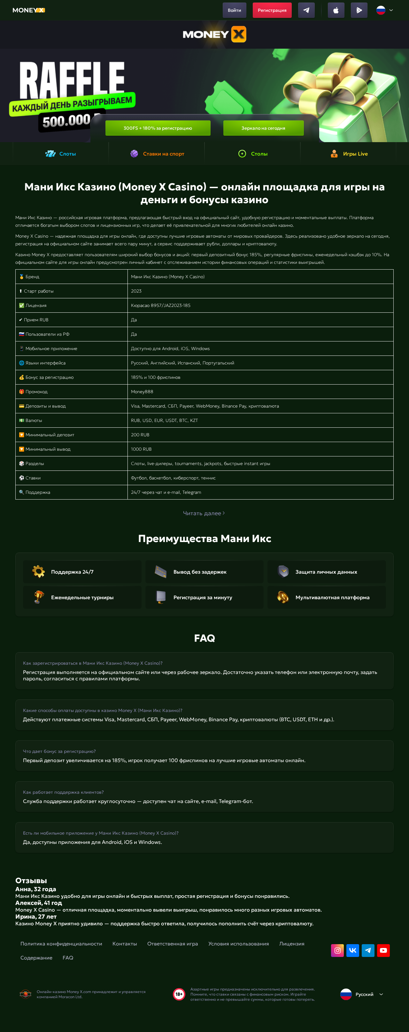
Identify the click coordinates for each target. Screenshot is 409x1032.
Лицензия (292, 943)
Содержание (36, 957)
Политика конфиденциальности (61, 943)
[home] (29, 10)
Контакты (124, 943)
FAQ (68, 957)
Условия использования (238, 943)
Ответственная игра (172, 943)
